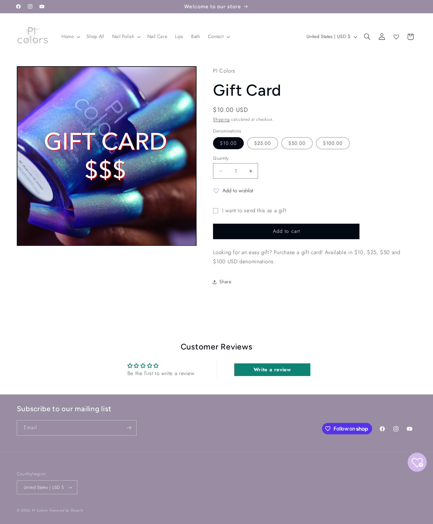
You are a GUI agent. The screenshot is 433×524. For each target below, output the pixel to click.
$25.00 (262, 143)
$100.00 (333, 143)
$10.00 (228, 143)
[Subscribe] (128, 428)
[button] (69, 37)
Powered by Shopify (66, 510)
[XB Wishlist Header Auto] (396, 37)
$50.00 (297, 143)
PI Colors (40, 510)
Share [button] (225, 281)
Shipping (221, 119)
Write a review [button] (272, 369)
